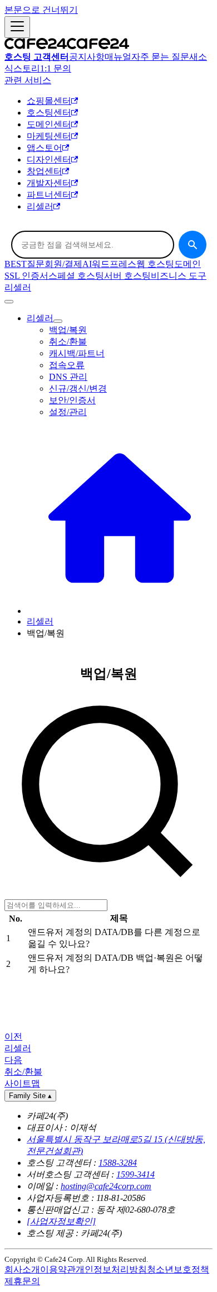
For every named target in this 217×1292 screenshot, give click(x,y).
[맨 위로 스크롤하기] (8, 301)
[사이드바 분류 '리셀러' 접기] (57, 321)
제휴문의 (22, 1281)
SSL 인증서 (26, 275)
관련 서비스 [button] (27, 80)
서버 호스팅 (127, 275)
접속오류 (67, 365)
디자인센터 (49, 159)
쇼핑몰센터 (49, 101)
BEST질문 (24, 264)
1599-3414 (135, 1174)
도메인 (187, 264)
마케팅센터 (49, 136)
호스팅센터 (49, 112)
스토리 (26, 68)
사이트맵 (22, 1083)
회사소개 (22, 1269)
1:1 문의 (55, 68)
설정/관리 (68, 412)
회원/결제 (63, 264)
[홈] (120, 611)
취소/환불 (68, 341)
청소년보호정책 (178, 1269)
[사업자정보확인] (61, 1221)
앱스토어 (44, 147)
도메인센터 (49, 124)
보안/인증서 (72, 400)
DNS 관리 (68, 377)
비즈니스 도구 (178, 275)
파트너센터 (49, 194)
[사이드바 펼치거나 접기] (17, 27)
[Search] (192, 245)
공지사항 (87, 56)
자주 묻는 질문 (160, 56)
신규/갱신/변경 (78, 388)
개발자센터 (49, 183)
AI (87, 264)
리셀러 (40, 206)
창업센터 (44, 171)
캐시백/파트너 (77, 353)
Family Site (30, 1095)
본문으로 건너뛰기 (41, 10)
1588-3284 (117, 1162)
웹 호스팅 (155, 264)
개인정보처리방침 (111, 1269)
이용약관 (58, 1269)
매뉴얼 (118, 56)
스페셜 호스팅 (76, 275)
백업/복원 (68, 330)
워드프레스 (114, 264)
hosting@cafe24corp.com (106, 1186)
